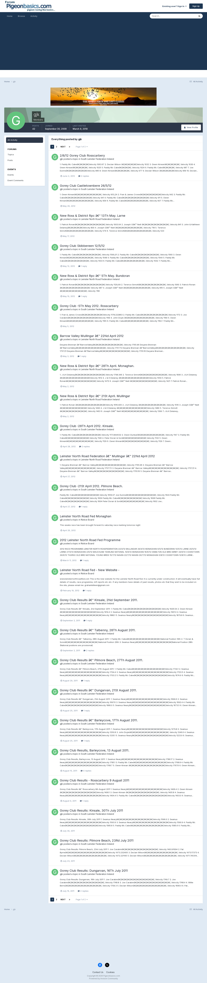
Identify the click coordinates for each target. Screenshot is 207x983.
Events (11, 175)
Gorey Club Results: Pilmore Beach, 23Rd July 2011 (97, 840)
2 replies (84, 176)
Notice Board (87, 519)
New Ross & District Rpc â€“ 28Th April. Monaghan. (97, 366)
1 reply (83, 266)
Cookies (110, 972)
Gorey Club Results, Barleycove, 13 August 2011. (94, 750)
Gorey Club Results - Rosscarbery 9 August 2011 (94, 780)
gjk (61, 159)
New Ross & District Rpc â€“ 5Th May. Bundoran (95, 276)
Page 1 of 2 (81, 147)
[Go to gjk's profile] (55, 157)
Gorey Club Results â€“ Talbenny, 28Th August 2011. (98, 630)
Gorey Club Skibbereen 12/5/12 (82, 246)
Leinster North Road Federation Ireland (100, 219)
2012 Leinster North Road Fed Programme (90, 540)
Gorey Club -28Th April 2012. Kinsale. (87, 426)
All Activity (12, 140)
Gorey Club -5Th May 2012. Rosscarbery (89, 306)
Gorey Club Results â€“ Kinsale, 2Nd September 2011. (99, 600)
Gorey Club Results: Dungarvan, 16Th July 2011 (94, 870)
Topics (11, 154)
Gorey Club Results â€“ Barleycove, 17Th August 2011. (99, 720)
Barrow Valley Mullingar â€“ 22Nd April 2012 (92, 336)
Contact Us (97, 972)
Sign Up (196, 6)
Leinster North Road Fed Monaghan (85, 516)
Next (63, 147)
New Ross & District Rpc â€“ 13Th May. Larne (92, 215)
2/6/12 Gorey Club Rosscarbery (82, 155)
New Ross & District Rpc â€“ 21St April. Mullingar (95, 396)
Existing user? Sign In (173, 6)
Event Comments (15, 180)
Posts (10, 160)
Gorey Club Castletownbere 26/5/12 (86, 185)
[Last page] (69, 147)
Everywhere (186, 16)
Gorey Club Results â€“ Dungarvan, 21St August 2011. (98, 690)
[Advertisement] (103, 49)
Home (9, 16)
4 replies (87, 770)
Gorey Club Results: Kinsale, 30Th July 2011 (91, 810)
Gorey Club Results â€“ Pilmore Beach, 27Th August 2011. (101, 660)
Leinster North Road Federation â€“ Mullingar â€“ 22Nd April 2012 (107, 456)
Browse (21, 16)
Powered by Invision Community (103, 978)
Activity (33, 16)
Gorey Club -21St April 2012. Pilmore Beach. (91, 486)
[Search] (199, 16)
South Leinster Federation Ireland (97, 159)
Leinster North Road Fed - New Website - (89, 570)
